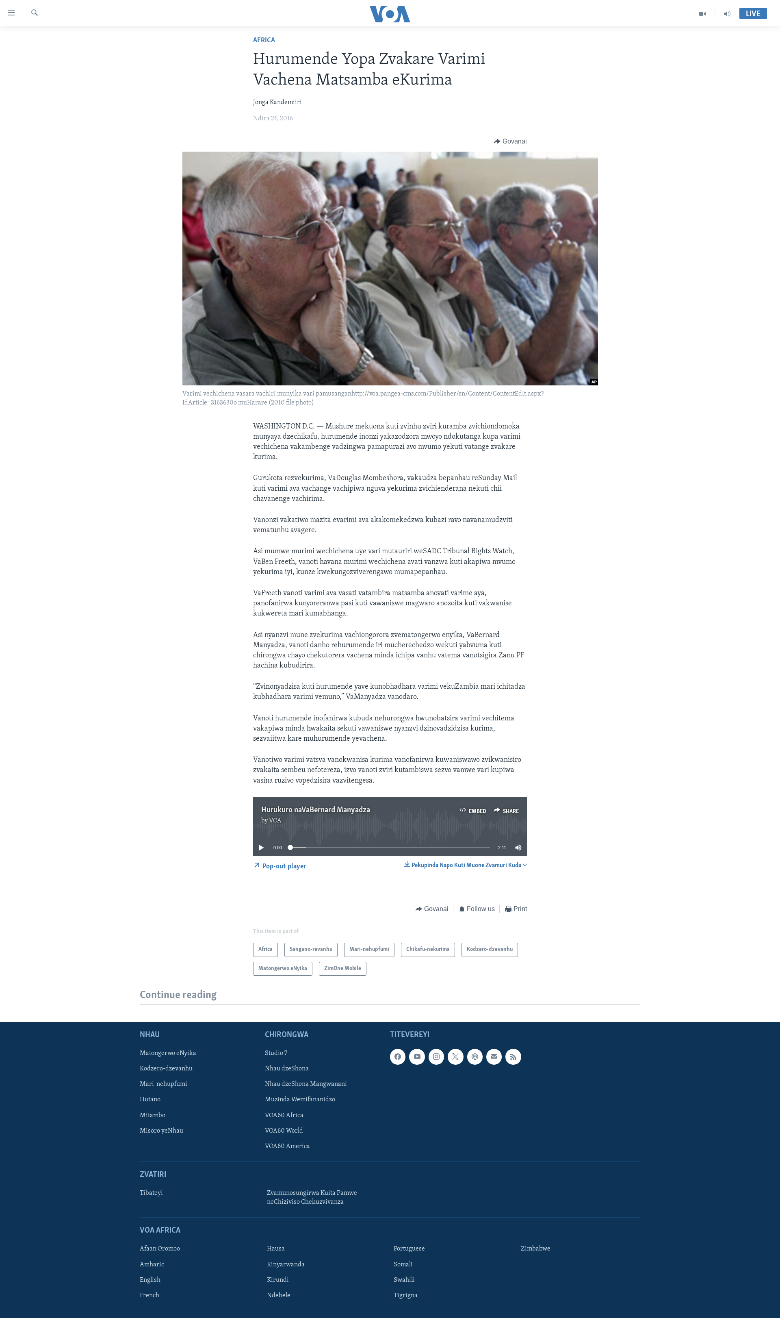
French (149, 1295)
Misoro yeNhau (161, 1130)
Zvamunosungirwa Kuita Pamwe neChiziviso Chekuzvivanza (312, 1197)
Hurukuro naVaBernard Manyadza (315, 810)
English (150, 1280)
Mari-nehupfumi (163, 1084)
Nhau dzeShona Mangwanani (306, 1084)
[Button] (510, 141)
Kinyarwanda (286, 1264)
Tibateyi (151, 1193)
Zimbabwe (535, 1249)
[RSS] (513, 1056)
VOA (275, 821)
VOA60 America (287, 1146)
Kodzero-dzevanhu (166, 1069)
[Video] (702, 14)
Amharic (152, 1264)
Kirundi (278, 1280)
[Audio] (727, 14)
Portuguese (409, 1249)
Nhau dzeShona (287, 1069)
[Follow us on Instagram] (436, 1056)
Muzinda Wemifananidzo (300, 1099)
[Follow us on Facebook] (397, 1056)
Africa (264, 40)
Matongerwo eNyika (168, 1053)
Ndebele (278, 1295)
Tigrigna (406, 1295)
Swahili (404, 1280)
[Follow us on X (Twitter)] (455, 1056)
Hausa (276, 1249)
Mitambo (152, 1115)
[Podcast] (475, 1056)
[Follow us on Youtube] (417, 1056)
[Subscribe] (494, 1056)
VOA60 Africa (284, 1115)
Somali (403, 1264)
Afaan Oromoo (160, 1249)
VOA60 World (284, 1130)
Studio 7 (276, 1053)
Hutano (150, 1099)
